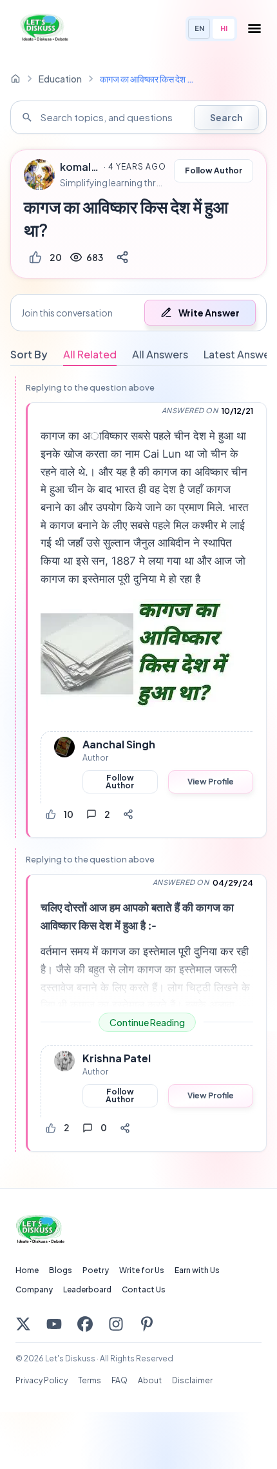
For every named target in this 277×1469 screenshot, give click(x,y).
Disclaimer (192, 1380)
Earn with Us (197, 1270)
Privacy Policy (41, 1380)
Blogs (60, 1270)
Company (34, 1289)
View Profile (210, 781)
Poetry (95, 1270)
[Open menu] (254, 28)
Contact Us (144, 1289)
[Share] (122, 257)
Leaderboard (87, 1289)
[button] (138, 312)
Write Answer (209, 312)
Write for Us (141, 1270)
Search (226, 117)
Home (27, 1270)
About (150, 1380)
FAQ (119, 1380)
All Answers (160, 354)
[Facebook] (85, 1324)
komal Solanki (80, 167)
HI (223, 28)
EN (199, 28)
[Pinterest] (147, 1324)
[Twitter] (23, 1324)
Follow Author (213, 170)
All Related (90, 354)
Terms (89, 1380)
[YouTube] (54, 1324)
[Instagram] (116, 1324)
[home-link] (15, 78)
